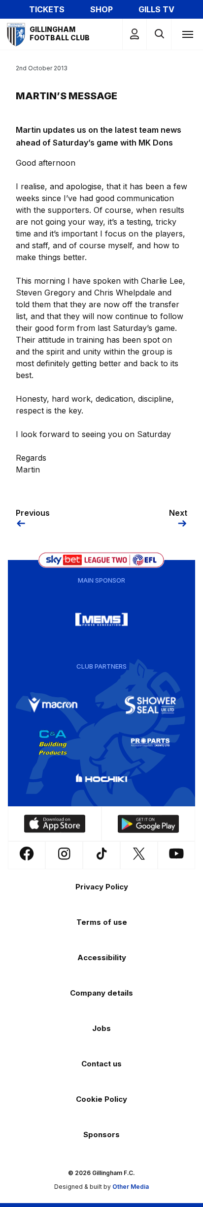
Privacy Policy (101, 886)
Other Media (130, 1186)
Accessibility (101, 957)
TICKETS (47, 9)
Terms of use (101, 922)
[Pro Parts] (150, 742)
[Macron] (52, 705)
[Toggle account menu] (134, 34)
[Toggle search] (159, 34)
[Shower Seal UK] (150, 705)
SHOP (101, 9)
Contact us (101, 1063)
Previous (33, 513)
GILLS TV (156, 9)
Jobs (101, 1028)
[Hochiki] (101, 780)
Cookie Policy (101, 1099)
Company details (101, 993)
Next (178, 513)
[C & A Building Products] (52, 742)
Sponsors (101, 1134)
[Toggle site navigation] (187, 34)
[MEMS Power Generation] (101, 619)
